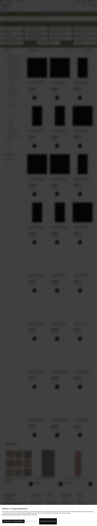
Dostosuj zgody (32, 521)
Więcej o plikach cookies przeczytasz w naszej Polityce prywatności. (19, 514)
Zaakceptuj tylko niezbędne (13, 521)
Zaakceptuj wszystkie (48, 521)
